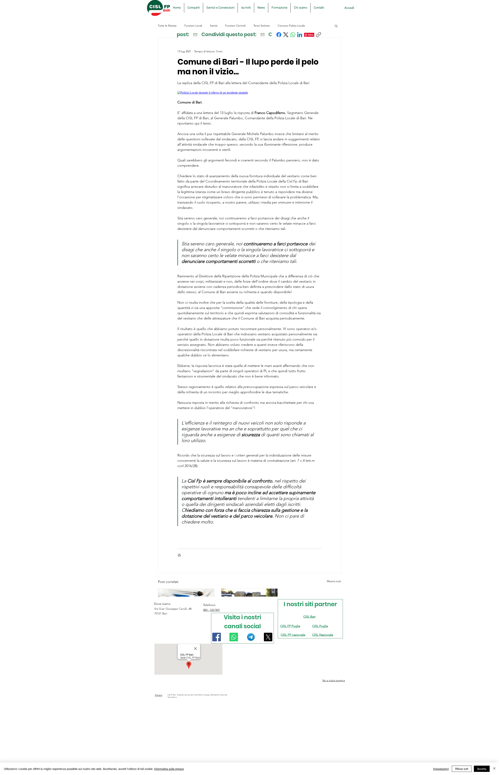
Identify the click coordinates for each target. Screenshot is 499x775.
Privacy (158, 695)
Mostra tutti (334, 581)
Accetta (481, 769)
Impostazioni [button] (441, 769)
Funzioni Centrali (235, 25)
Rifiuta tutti (461, 769)
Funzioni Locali (193, 25)
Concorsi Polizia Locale (291, 25)
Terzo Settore (261, 25)
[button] (336, 25)
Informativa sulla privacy (169, 769)
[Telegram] (251, 637)
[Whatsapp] (233, 637)
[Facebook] (278, 34)
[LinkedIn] (299, 34)
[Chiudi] (494, 769)
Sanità (213, 25)
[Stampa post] (179, 555)
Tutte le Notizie (167, 25)
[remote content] (249, 92)
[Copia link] (318, 34)
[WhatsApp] (292, 34)
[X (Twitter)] (285, 34)
